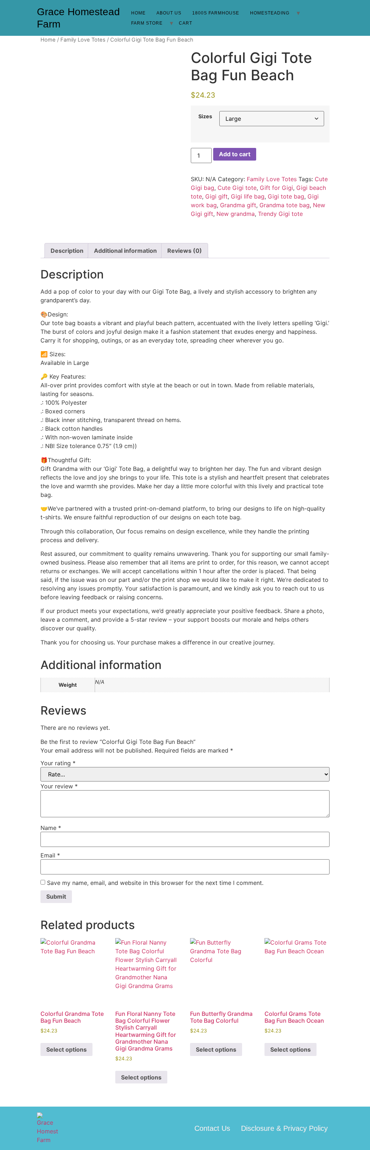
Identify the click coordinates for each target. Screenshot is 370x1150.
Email (50, 855)
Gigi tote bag (286, 196)
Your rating (58, 763)
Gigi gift (216, 196)
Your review (59, 786)
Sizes (205, 116)
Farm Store (147, 23)
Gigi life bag (247, 196)
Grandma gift (238, 205)
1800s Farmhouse (215, 13)
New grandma (235, 213)
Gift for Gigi (276, 187)
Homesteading (269, 13)
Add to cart (234, 154)
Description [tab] (67, 250)
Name (50, 828)
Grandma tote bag (284, 205)
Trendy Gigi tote (280, 213)
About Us (168, 13)
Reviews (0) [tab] (184, 250)
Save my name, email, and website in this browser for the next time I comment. (155, 883)
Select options (66, 1049)
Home (138, 13)
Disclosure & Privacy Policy (284, 1128)
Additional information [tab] (125, 250)
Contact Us (212, 1128)
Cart (185, 23)
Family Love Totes (83, 40)
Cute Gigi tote (237, 187)
